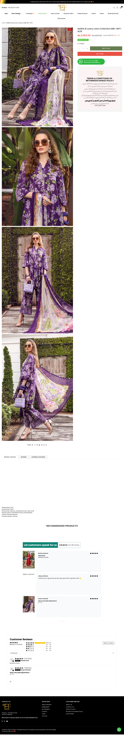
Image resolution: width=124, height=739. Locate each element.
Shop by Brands (113, 13)
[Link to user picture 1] (11, 681)
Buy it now (99, 54)
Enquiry (81, 43)
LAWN (43, 714)
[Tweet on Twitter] (35, 445)
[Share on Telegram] (41, 445)
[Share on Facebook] (32, 445)
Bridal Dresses (82, 13)
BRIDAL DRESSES (46, 704)
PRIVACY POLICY (71, 709)
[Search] (114, 7)
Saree (102, 13)
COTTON (44, 716)
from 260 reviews (73, 545)
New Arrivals (55, 13)
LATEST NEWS (70, 714)
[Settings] (117, 7)
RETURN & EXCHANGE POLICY (74, 711)
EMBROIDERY (45, 707)
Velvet (93, 13)
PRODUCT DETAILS (10, 457)
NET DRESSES (46, 709)
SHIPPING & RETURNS (38, 457)
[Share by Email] (46, 445)
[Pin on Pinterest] (37, 445)
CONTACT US (70, 707)
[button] (120, 7)
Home (3, 23)
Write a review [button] (108, 643)
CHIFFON (44, 711)
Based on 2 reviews (16, 644)
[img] (63, 545)
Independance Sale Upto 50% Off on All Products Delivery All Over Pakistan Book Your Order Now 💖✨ (62, 2)
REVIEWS (23, 457)
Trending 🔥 (30, 13)
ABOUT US (69, 704)
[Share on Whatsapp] (44, 445)
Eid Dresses (61, 18)
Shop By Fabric (69, 13)
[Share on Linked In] (39, 445)
